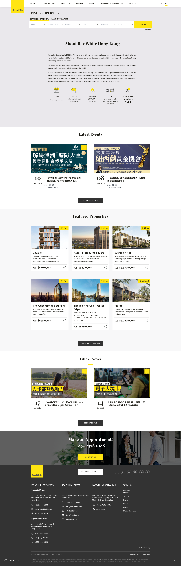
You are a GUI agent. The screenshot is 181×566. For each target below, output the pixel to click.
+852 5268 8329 (41, 513)
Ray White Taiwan (72, 515)
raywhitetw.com (72, 519)
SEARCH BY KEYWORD (59, 19)
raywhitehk (100, 509)
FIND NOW (143, 24)
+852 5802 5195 (41, 534)
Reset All (148, 30)
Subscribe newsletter (91, 472)
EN (166, 3)
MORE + (132, 3)
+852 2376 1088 (90, 445)
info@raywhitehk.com (43, 509)
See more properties (90, 343)
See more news (90, 423)
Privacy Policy (145, 555)
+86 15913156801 (103, 505)
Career (126, 507)
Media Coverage (129, 511)
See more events (90, 201)
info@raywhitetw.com (74, 507)
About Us (65, 3)
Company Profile (127, 491)
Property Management (111, 3)
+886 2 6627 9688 (73, 502)
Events (79, 3)
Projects (34, 3)
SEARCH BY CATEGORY (39, 19)
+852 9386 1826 (41, 542)
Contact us (90, 457)
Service (126, 496)
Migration (49, 3)
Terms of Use (134, 555)
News (91, 3)
